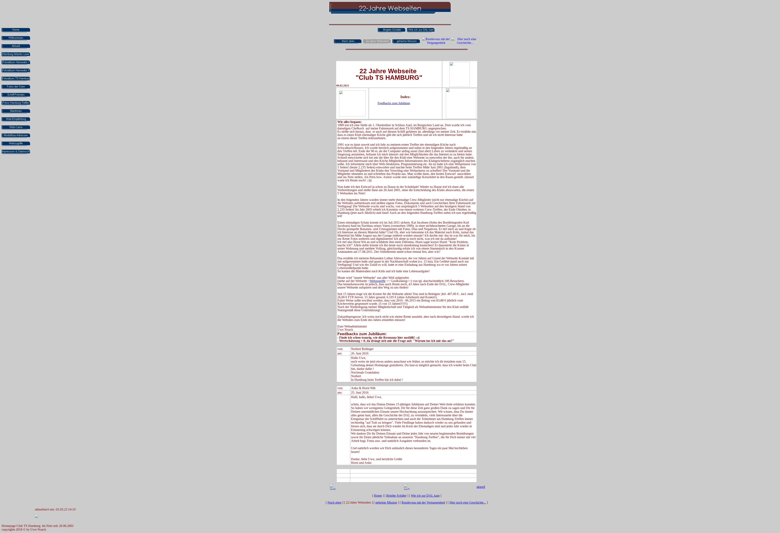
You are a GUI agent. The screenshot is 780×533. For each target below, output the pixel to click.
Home (378, 495)
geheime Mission (386, 502)
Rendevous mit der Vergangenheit (423, 502)
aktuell (481, 487)
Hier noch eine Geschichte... (468, 502)
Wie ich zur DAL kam (425, 495)
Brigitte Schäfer (396, 495)
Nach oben (334, 502)
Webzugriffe (378, 281)
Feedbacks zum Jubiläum (394, 103)
